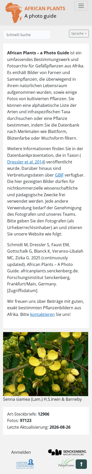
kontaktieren (42, 314)
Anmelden (21, 452)
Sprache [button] (77, 33)
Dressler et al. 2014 (25, 162)
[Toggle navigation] (81, 6)
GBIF (59, 175)
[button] (81, 464)
